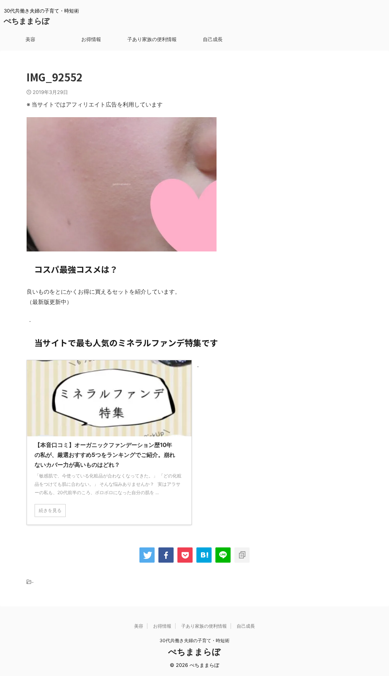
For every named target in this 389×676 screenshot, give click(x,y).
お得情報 (91, 39)
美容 (30, 39)
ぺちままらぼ (26, 20)
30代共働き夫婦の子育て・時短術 (194, 640)
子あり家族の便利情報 (152, 39)
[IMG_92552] (204, 555)
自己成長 (213, 39)
